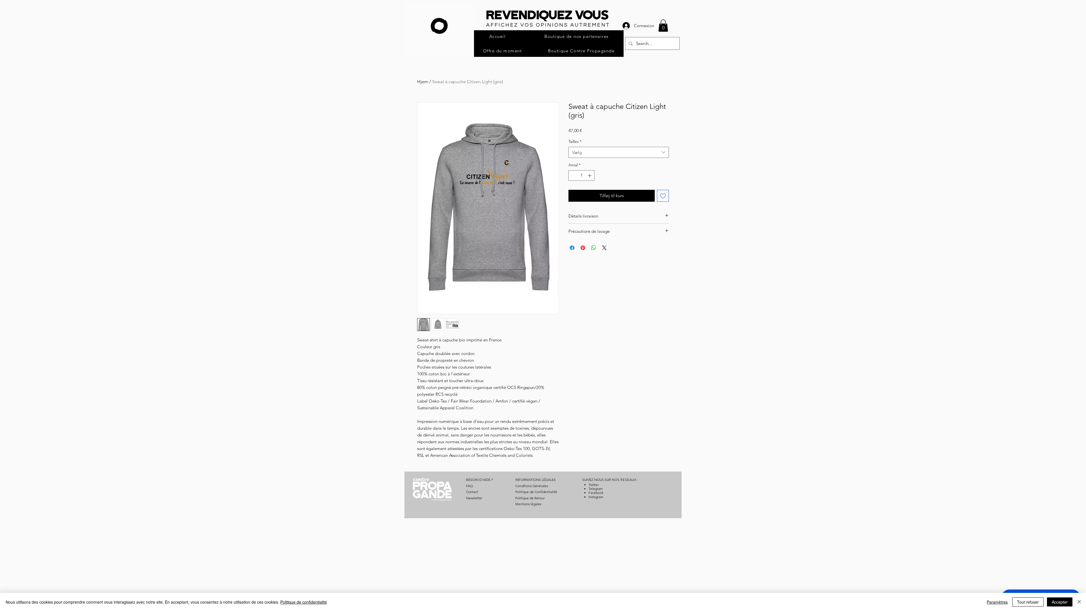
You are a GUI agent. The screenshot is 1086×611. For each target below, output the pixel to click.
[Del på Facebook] (572, 247)
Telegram (596, 489)
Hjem (422, 81)
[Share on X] (604, 247)
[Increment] (590, 175)
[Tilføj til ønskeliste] (663, 196)
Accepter (1060, 602)
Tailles (574, 141)
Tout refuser (1028, 602)
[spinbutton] (581, 175)
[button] (663, 26)
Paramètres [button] (997, 602)
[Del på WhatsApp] (593, 247)
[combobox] (618, 152)
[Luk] (1079, 601)
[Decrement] (572, 175)
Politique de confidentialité (303, 602)
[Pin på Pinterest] (582, 247)
